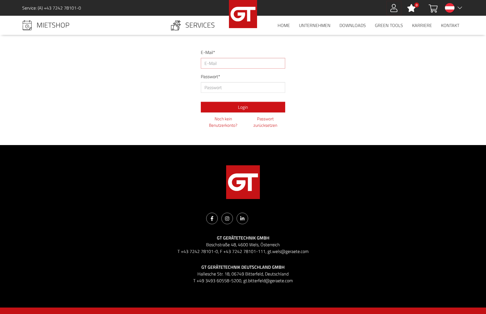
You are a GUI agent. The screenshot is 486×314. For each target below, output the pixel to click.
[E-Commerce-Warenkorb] (433, 8)
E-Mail (207, 52)
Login (243, 107)
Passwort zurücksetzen (265, 122)
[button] (45, 25)
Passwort (209, 76)
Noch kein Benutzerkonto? (223, 122)
